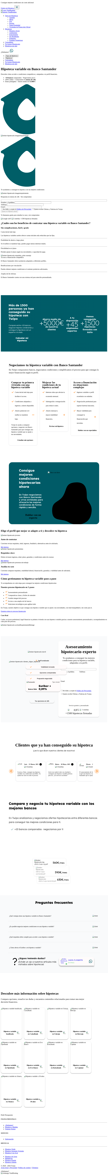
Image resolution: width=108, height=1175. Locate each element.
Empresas (12, 38)
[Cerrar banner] (16, 7)
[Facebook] (51, 1112)
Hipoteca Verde (10, 1149)
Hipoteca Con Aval (11, 1153)
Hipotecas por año (11, 46)
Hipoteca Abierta (10, 1162)
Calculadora (9, 42)
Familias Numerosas (16, 40)
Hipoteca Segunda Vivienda (14, 1151)
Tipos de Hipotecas (11, 16)
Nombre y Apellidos (7, 202)
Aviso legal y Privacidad (9, 1168)
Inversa (11, 23)
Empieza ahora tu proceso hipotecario (13, 611)
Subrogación (9, 1139)
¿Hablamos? (9, 1125)
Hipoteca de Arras (11, 1156)
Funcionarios (13, 35)
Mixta (11, 19)
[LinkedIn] (61, 1112)
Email (3, 207)
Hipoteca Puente (10, 1160)
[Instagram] (47, 1112)
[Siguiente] (96, 771)
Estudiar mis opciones (25, 440)
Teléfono (4, 205)
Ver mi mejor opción (57, 856)
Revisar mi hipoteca (56, 426)
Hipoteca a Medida (11, 1127)
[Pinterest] (56, 1112)
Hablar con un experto (33, 516)
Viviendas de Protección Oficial (19, 27)
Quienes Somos (10, 1129)
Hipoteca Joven (14, 31)
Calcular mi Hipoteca (22, 339)
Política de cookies (24, 1168)
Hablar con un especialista (87, 430)
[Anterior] (11, 771)
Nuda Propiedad (14, 25)
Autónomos (13, 33)
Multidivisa (9, 1158)
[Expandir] (33, 415)
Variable (12, 18)
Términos (35, 1168)
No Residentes (14, 36)
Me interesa (5, 547)
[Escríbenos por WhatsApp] (11, 52)
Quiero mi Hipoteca (7, 8)
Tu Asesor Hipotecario (12, 44)
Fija (10, 21)
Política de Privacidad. (24, 209)
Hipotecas (8, 29)
